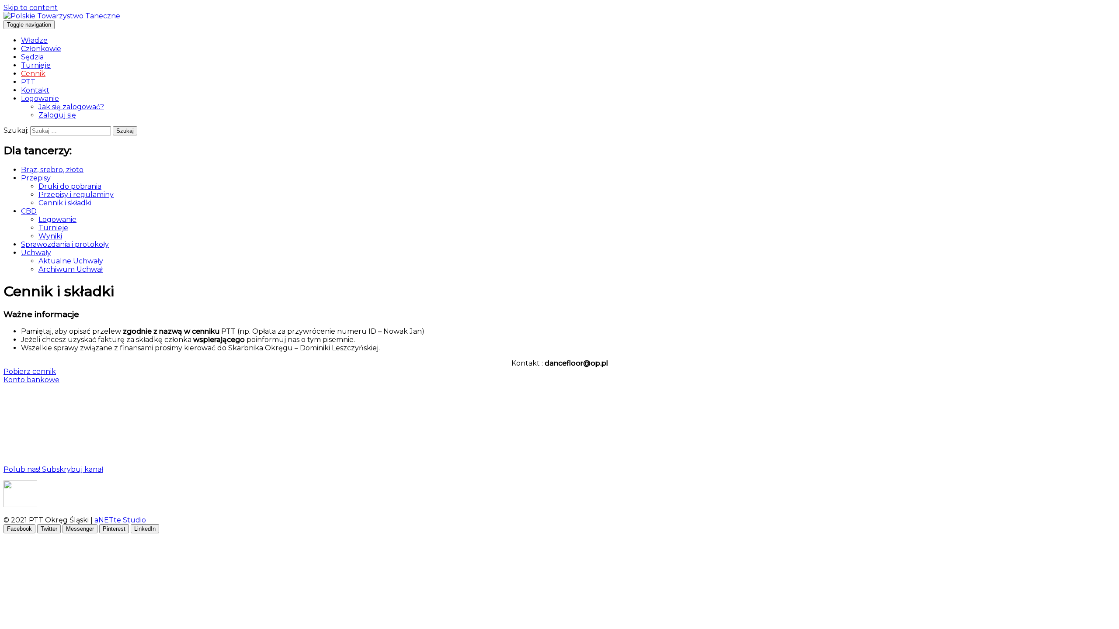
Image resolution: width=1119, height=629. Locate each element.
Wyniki (50, 236)
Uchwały (36, 253)
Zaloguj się (57, 115)
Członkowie (41, 49)
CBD (29, 211)
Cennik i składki (64, 203)
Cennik (33, 73)
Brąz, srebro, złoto (52, 170)
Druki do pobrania (69, 186)
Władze (34, 40)
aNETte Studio (120, 520)
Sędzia (32, 57)
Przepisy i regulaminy (76, 194)
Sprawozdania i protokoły (65, 244)
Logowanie (40, 98)
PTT (28, 82)
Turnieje (36, 65)
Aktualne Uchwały (70, 261)
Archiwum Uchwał (70, 269)
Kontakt (35, 90)
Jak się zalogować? (71, 107)
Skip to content (30, 7)
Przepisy (36, 178)
